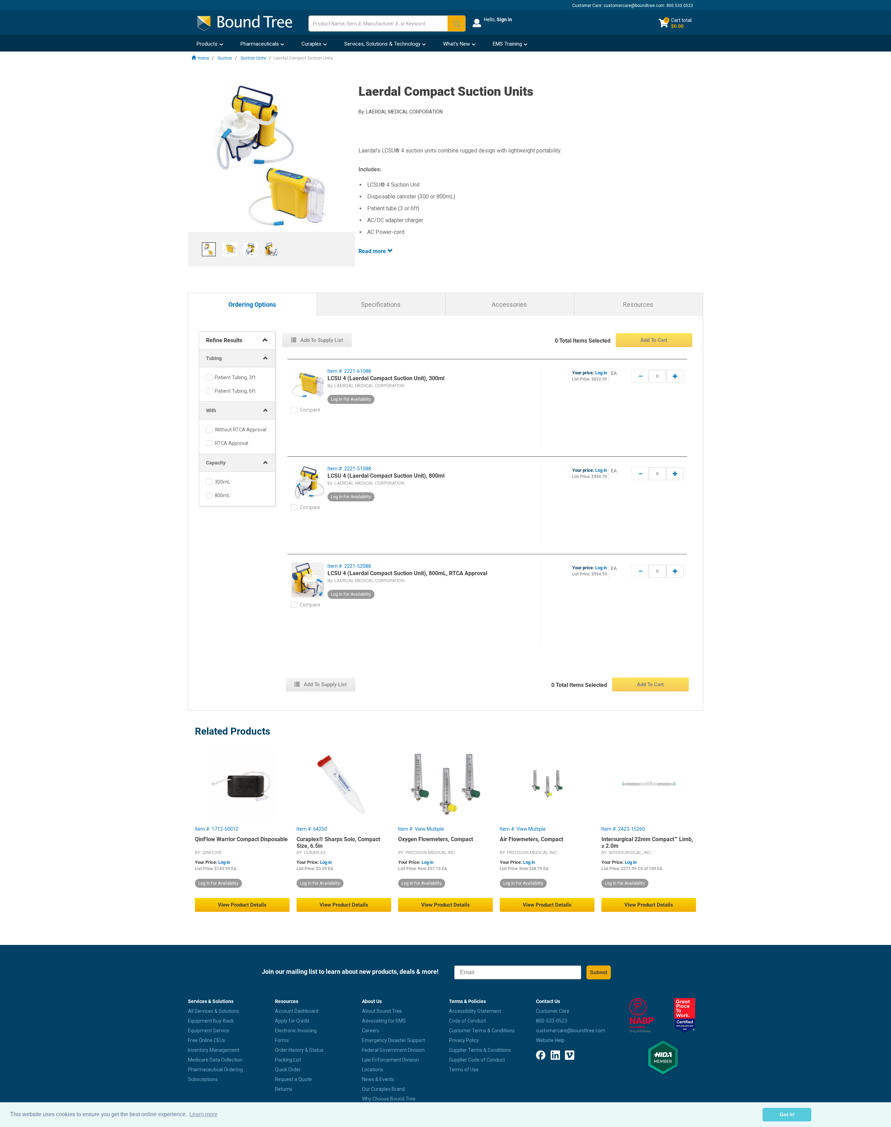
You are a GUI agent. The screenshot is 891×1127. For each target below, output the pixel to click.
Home (203, 58)
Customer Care (552, 1011)
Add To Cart (653, 340)
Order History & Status (299, 1050)
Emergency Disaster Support (393, 1040)
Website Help (550, 1040)
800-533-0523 (551, 1021)
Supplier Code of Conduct (477, 1060)
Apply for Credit (292, 1021)
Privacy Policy (464, 1040)
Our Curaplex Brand (383, 1089)
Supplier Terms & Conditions (480, 1050)
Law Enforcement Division (390, 1060)
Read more (372, 251)
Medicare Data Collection (215, 1060)
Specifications (381, 304)
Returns (283, 1089)
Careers (370, 1030)
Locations (372, 1069)
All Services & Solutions (213, 1011)
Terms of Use (464, 1069)
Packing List (288, 1060)
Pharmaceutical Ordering (215, 1069)
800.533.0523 (680, 5)
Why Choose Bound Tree (389, 1099)
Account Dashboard (296, 1011)
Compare (310, 410)
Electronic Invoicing (296, 1030)
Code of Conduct (467, 1021)
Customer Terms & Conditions (482, 1030)
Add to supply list (321, 340)
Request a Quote (293, 1079)
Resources (638, 304)
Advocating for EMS (384, 1021)
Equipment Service (208, 1030)
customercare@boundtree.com (634, 5)
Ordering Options (252, 304)
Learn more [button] (203, 1114)
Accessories (509, 304)
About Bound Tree (382, 1011)
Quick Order (288, 1069)
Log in (601, 372)
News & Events (378, 1079)
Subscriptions (203, 1079)
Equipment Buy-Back (211, 1021)
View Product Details (242, 905)
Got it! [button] (787, 1114)
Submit (598, 972)
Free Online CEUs (206, 1040)
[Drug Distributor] (641, 1015)
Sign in (504, 19)
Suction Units (253, 58)
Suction (225, 58)
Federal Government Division (393, 1050)
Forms (282, 1040)
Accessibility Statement (475, 1011)
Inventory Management (213, 1050)
